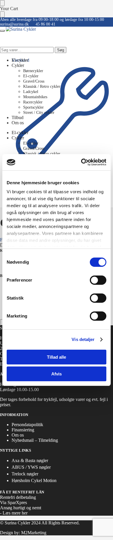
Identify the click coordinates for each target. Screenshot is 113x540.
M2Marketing (33, 532)
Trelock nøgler (25, 473)
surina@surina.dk (14, 24)
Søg (60, 50)
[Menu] (2, 31)
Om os (18, 435)
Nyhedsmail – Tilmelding (35, 440)
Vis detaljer (83, 339)
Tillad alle (56, 357)
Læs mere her (15, 512)
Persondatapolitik (27, 424)
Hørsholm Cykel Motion (34, 480)
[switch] (98, 280)
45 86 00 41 (45, 24)
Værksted (20, 60)
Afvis (56, 373)
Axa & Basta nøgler (30, 460)
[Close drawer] (2, 14)
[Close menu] (2, 3)
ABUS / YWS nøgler (31, 467)
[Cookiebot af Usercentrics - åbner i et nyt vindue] (81, 162)
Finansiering (23, 429)
